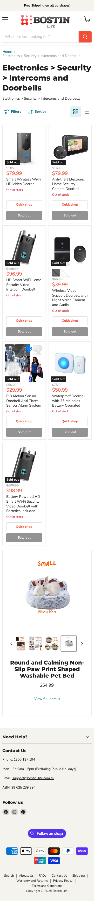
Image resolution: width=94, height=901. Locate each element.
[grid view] (75, 111)
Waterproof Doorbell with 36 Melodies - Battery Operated (68, 401)
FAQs (42, 875)
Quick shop (24, 204)
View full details (47, 699)
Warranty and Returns (32, 881)
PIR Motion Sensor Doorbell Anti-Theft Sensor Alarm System (23, 401)
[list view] (86, 111)
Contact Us (59, 875)
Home (7, 52)
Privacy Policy (63, 881)
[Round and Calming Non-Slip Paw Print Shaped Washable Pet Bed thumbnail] (18, 643)
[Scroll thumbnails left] (12, 644)
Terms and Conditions (47, 886)
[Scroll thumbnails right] (81, 644)
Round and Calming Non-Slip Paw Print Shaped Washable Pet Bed (47, 669)
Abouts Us (26, 875)
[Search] (85, 36)
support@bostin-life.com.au (33, 778)
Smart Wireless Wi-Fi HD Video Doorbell (23, 182)
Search (9, 875)
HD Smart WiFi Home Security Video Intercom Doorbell (23, 284)
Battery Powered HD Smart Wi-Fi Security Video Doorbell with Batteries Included (23, 503)
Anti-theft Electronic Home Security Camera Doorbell (68, 184)
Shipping (78, 875)
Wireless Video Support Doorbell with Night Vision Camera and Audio (70, 297)
